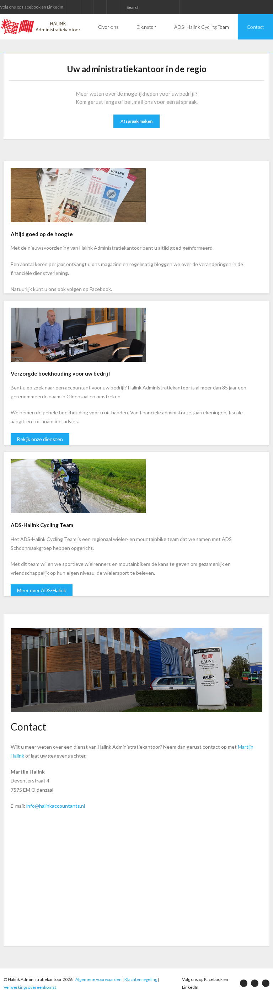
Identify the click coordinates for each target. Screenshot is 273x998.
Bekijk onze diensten (40, 439)
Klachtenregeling (140, 979)
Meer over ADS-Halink (41, 590)
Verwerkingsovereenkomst (30, 987)
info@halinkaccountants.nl (55, 806)
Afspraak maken (136, 121)
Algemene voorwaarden (98, 979)
